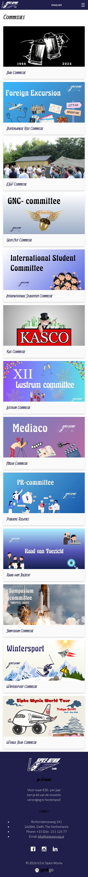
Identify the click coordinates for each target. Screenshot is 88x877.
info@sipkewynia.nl (51, 836)
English (56, 5)
